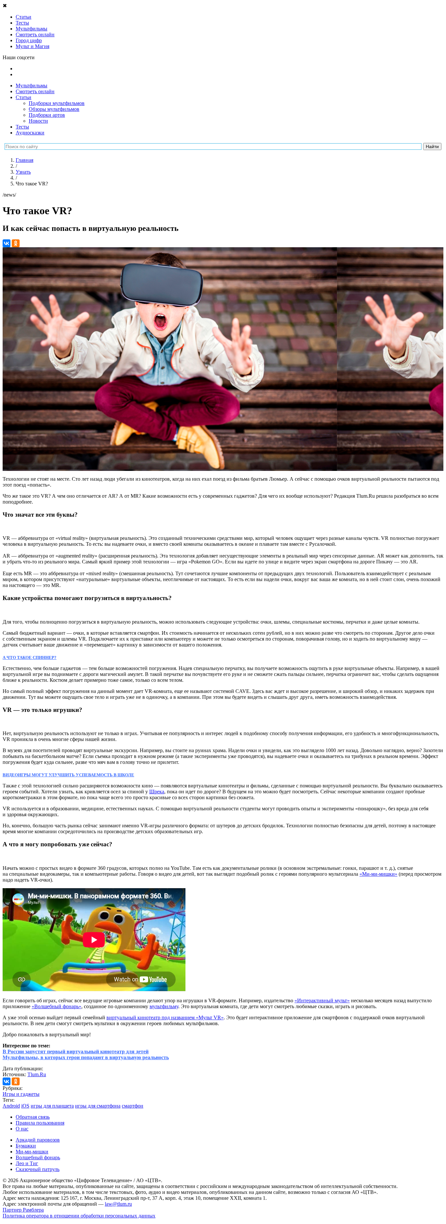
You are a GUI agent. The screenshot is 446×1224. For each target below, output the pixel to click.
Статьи (23, 97)
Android (11, 1106)
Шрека (156, 791)
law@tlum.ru (118, 1204)
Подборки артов (47, 115)
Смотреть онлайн (35, 91)
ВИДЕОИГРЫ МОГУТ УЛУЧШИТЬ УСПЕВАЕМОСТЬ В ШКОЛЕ (68, 774)
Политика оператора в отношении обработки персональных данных (79, 1215)
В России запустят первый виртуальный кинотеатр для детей (76, 1051)
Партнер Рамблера (23, 1210)
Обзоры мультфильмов (54, 109)
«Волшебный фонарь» (56, 1006)
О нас (22, 1128)
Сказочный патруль (37, 1169)
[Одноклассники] (16, 243)
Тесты (22, 126)
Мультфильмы (31, 85)
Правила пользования (40, 1123)
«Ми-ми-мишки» (378, 874)
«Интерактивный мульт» (322, 1000)
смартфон (132, 1106)
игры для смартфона (97, 1106)
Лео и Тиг (27, 1163)
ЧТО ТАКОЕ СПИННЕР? (31, 657)
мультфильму (164, 1006)
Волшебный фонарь (38, 1157)
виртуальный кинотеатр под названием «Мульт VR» (165, 1017)
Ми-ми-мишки (32, 1151)
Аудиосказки (30, 132)
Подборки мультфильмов (57, 103)
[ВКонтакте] (6, 243)
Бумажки (26, 1145)
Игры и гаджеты (21, 1094)
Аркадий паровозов (38, 1140)
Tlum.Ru (36, 1074)
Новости (38, 121)
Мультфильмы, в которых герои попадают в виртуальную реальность (86, 1057)
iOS (25, 1106)
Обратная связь (33, 1117)
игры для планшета (52, 1106)
